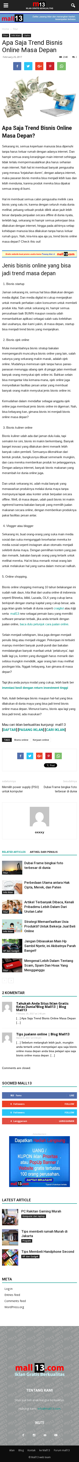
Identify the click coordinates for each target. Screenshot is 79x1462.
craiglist (59, 608)
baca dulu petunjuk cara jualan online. (44, 624)
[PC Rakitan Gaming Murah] (10, 1217)
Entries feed (12, 1295)
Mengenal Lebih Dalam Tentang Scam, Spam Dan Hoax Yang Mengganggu (48, 965)
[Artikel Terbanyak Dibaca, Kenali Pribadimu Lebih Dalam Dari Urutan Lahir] (12, 907)
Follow (69, 1103)
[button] (73, 5)
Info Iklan (15, 35)
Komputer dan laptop (33, 1216)
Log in (8, 1289)
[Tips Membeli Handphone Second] (10, 1257)
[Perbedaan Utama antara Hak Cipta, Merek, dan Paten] (12, 887)
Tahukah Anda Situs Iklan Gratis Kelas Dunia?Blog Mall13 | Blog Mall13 (42, 1007)
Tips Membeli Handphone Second (47, 1252)
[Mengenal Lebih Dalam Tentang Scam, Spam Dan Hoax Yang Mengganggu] (12, 965)
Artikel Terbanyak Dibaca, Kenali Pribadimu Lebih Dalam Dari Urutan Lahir (49, 906)
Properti (26, 1240)
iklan (12, 1450)
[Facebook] (23, 1435)
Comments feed (15, 1301)
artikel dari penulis (44, 852)
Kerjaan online (41, 739)
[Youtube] (56, 1435)
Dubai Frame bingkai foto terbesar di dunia (60, 789)
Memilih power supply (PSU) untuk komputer (20, 789)
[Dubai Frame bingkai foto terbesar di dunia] (12, 868)
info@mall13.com (49, 1409)
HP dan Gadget (11, 950)
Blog (21, 1450)
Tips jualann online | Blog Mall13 (42, 1034)
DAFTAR (9, 730)
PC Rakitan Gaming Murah (41, 1211)
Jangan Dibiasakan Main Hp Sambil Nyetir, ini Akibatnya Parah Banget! (50, 946)
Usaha (27, 35)
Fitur (5, 35)
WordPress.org (14, 1307)
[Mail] (45, 1435)
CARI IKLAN (55, 730)
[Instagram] (34, 1435)
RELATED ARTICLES (14, 852)
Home (5, 29)
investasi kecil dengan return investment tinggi (35, 687)
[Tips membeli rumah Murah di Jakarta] (10, 1237)
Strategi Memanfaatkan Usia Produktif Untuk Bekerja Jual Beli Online (49, 926)
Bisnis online (21, 739)
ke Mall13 (44, 1450)
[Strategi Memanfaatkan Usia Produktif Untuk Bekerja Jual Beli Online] (12, 926)
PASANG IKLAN (31, 730)
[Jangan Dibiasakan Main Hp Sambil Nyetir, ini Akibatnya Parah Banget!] (12, 946)
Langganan (66, 1121)
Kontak (31, 1450)
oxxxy (39, 832)
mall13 (15, 613)
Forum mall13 (62, 1450)
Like (71, 1095)
